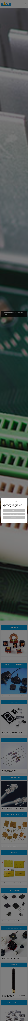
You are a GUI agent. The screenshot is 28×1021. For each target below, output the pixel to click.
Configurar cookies (14, 517)
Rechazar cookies (14, 514)
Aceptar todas (14, 510)
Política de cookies (19, 506)
